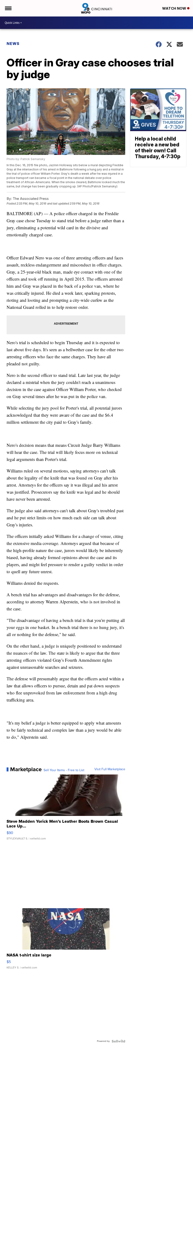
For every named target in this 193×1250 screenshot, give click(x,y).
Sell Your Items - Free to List (64, 770)
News (13, 43)
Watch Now (174, 8)
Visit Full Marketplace (109, 769)
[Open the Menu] (8, 8)
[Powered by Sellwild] (118, 1041)
